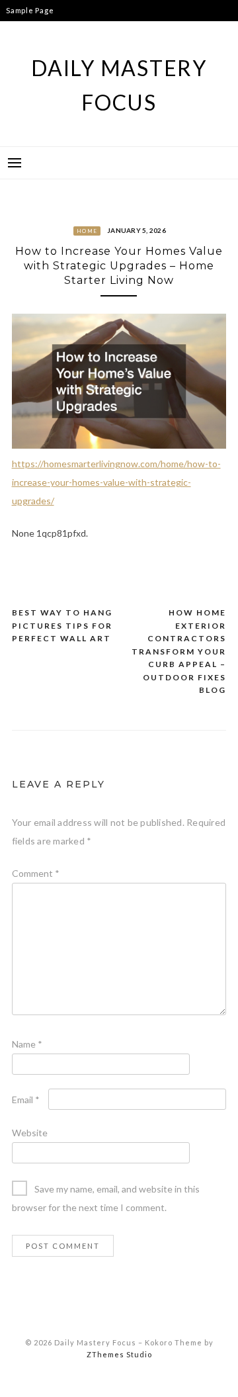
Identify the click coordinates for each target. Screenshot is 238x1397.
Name (27, 1044)
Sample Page (30, 10)
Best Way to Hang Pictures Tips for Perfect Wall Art (62, 625)
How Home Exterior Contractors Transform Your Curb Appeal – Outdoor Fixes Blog (179, 651)
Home (87, 231)
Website (30, 1132)
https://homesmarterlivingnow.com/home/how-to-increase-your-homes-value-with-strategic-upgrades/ (116, 482)
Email (26, 1099)
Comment (36, 873)
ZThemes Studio (119, 1354)
